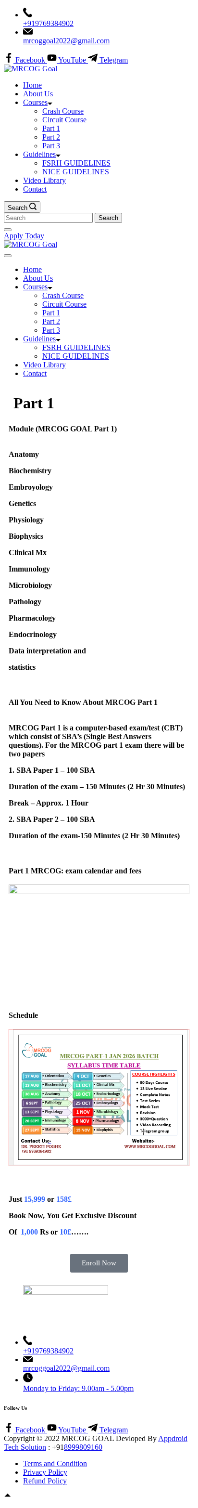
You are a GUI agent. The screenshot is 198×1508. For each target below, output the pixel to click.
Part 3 (51, 146)
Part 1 (51, 128)
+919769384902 (48, 23)
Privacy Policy (45, 1472)
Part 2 (51, 137)
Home (32, 85)
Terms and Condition (55, 1463)
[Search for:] (49, 217)
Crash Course (63, 111)
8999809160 (83, 1447)
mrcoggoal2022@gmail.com (66, 41)
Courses (35, 102)
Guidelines (39, 154)
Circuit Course (64, 120)
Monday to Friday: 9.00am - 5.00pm (78, 1388)
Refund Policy (45, 1481)
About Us (38, 94)
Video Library (44, 180)
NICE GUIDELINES (75, 172)
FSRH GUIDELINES (76, 163)
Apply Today (24, 236)
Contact (35, 189)
